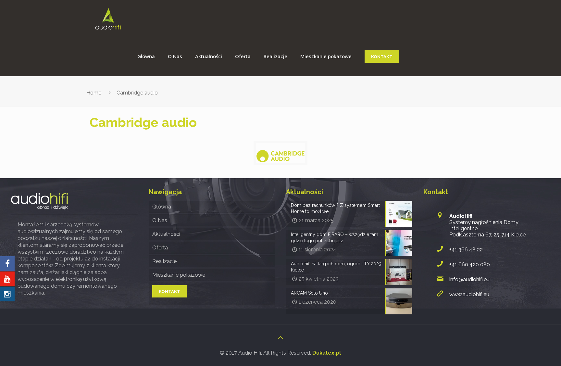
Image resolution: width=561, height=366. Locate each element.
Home (93, 93)
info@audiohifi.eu (469, 279)
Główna (161, 207)
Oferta (160, 248)
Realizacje (164, 261)
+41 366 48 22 (466, 249)
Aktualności (166, 234)
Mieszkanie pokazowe (178, 275)
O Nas (159, 220)
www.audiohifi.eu (469, 294)
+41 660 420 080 (469, 264)
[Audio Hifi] (108, 18)
